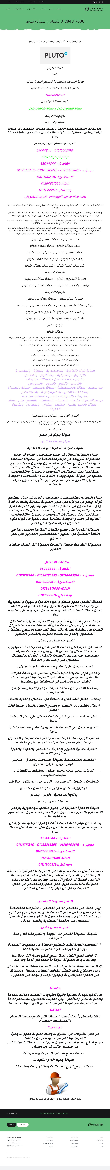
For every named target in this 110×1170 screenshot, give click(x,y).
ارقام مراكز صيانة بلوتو (72, 286)
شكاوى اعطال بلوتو (40, 312)
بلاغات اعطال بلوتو (70, 312)
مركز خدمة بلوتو (38, 253)
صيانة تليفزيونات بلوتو (37, 286)
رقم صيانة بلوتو (72, 259)
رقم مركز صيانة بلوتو (41, 41)
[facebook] (102, 2)
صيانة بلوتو (55, 68)
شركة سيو (15, 1157)
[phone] (94, 2)
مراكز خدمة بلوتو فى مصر (35, 305)
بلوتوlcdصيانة (55, 116)
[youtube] (99, 2)
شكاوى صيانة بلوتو (70, 319)
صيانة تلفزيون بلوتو (45, 239)
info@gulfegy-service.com (67, 197)
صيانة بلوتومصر (71, 299)
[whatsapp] (96, 2)
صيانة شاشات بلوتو (41, 109)
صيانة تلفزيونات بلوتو (67, 253)
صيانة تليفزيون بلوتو (69, 109)
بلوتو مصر (41, 143)
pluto (55, 74)
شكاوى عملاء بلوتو (40, 319)
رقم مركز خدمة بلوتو (68, 41)
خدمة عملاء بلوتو (42, 246)
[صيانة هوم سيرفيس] (94, 8)
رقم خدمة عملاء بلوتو (42, 259)
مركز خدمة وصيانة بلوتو (48, 424)
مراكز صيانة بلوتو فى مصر (74, 305)
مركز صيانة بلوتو (68, 246)
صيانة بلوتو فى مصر (42, 299)
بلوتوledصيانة (55, 123)
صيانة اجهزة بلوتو (82, 422)
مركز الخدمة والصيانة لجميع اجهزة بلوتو (55, 82)
